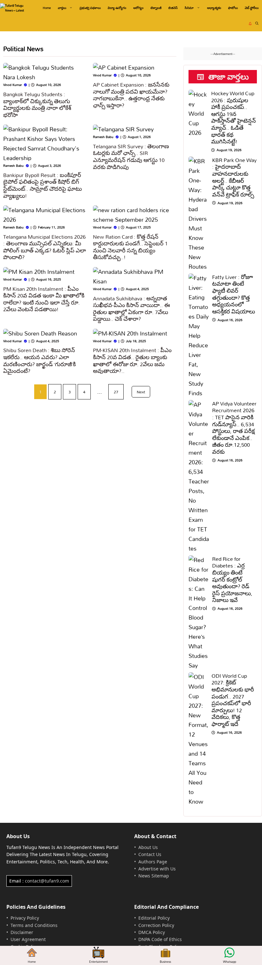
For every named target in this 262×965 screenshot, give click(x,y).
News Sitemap (153, 876)
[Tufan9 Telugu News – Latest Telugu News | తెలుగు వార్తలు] (15, 8)
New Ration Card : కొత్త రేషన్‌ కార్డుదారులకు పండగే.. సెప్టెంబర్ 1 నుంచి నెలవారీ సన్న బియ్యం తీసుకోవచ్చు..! (130, 247)
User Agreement (28, 939)
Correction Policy (156, 925)
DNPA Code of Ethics (160, 939)
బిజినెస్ (173, 8)
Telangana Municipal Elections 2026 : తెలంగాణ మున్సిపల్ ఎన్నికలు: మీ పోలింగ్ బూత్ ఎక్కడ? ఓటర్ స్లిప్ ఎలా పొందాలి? (44, 247)
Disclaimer (22, 932)
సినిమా (189, 8)
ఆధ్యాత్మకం (214, 8)
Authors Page (152, 862)
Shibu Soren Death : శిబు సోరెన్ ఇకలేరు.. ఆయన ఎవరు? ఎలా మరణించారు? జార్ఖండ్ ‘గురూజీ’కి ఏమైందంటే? (39, 360)
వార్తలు (62, 8)
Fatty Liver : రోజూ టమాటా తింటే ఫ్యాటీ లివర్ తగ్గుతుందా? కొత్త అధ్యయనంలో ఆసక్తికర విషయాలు (233, 294)
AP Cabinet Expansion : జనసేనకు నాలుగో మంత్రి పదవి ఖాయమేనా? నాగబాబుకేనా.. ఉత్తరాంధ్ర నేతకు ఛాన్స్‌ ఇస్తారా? (131, 95)
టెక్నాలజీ (155, 8)
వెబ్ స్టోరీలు (251, 8)
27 (116, 392)
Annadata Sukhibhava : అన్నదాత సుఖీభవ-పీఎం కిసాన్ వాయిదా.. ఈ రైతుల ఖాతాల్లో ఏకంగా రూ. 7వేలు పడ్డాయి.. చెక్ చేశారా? (131, 308)
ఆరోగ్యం (138, 8)
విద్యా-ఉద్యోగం (117, 8)
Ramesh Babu (13, 165)
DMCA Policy (151, 932)
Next (141, 392)
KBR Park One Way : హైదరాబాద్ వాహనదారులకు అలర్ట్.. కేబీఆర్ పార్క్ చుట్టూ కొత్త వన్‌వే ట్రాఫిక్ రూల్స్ (234, 177)
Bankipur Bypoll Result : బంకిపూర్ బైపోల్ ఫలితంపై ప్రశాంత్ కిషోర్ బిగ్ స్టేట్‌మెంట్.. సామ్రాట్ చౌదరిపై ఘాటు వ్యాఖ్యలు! (42, 185)
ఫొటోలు (233, 8)
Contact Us (149, 854)
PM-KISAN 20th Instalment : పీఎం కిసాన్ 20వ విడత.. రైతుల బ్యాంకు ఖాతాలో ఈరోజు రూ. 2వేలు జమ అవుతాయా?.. (132, 360)
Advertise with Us (157, 869)
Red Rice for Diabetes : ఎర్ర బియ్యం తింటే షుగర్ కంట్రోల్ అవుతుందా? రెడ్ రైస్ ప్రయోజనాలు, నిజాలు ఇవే (232, 579)
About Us (148, 847)
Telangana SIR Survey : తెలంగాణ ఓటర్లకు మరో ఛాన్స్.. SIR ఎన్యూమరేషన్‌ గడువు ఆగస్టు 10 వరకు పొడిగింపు (131, 156)
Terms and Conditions (34, 925)
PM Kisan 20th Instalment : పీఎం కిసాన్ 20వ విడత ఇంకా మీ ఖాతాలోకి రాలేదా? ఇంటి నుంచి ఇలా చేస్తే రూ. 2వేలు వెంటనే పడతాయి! (43, 299)
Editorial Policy (154, 918)
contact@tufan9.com (47, 881)
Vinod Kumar (12, 84)
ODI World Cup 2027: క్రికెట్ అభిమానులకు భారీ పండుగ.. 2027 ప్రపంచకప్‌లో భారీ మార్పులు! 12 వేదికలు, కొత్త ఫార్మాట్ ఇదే (233, 699)
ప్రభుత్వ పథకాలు (90, 8)
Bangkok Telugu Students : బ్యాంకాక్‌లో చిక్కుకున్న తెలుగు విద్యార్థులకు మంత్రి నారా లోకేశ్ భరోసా (37, 104)
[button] (257, 23)
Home (47, 8)
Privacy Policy (25, 918)
